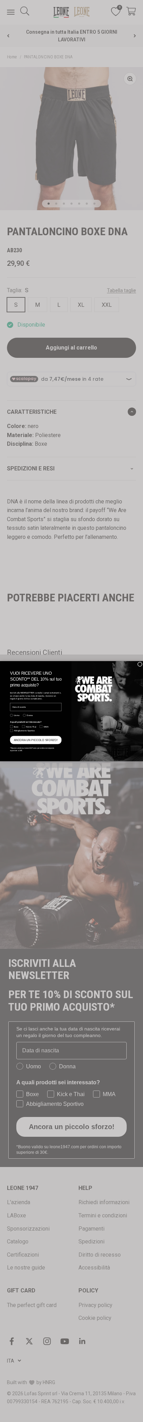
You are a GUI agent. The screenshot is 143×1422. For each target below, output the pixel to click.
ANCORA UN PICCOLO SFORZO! (36, 739)
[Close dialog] (140, 664)
